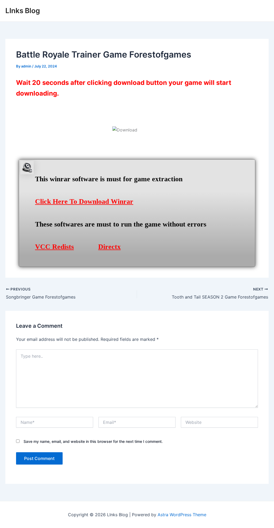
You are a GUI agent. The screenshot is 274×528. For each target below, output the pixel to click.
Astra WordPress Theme (182, 514)
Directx (109, 247)
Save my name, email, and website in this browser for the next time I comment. (93, 441)
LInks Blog (22, 10)
